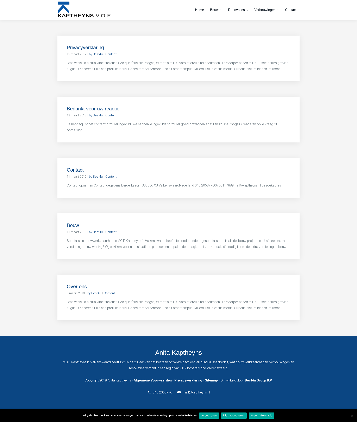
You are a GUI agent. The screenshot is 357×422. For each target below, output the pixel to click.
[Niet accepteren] (352, 416)
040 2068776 (162, 392)
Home (199, 10)
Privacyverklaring (85, 47)
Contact (290, 10)
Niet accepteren (234, 415)
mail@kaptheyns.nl (196, 392)
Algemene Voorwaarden (153, 380)
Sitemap (211, 380)
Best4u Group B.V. (258, 380)
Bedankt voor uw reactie (93, 108)
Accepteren (209, 415)
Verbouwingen (265, 10)
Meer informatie (261, 415)
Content (111, 54)
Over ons (77, 286)
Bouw (214, 10)
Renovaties (236, 10)
